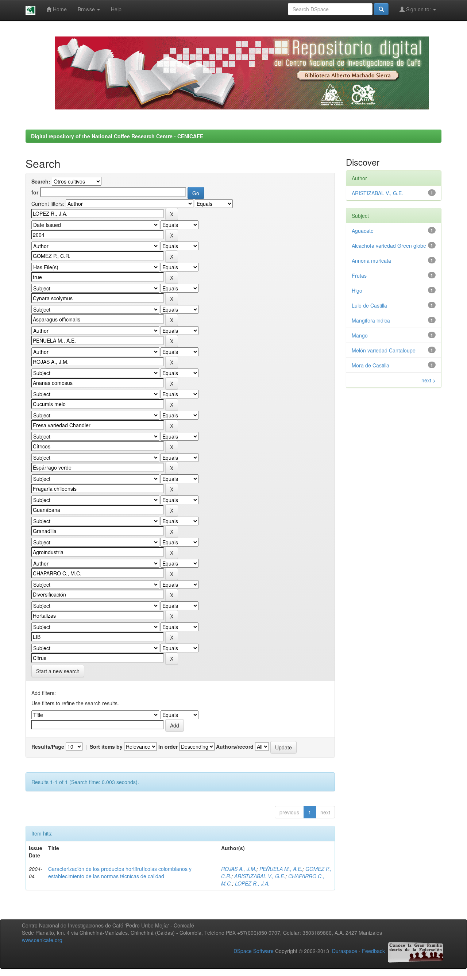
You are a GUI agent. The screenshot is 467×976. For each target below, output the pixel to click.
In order (168, 746)
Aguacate (363, 230)
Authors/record (235, 746)
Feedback (373, 951)
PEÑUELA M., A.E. (280, 868)
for (34, 192)
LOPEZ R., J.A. (252, 883)
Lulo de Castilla (369, 305)
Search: (40, 181)
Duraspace (344, 951)
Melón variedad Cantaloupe (384, 350)
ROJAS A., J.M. (238, 868)
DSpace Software (254, 951)
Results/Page (47, 746)
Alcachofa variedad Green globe (389, 245)
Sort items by (106, 746)
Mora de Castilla (370, 365)
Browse (87, 9)
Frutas (359, 275)
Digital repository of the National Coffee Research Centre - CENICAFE (117, 136)
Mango (360, 335)
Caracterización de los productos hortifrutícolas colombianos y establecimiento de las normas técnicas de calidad (120, 872)
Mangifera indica (371, 320)
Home (59, 9)
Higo (357, 290)
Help (116, 9)
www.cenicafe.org (42, 940)
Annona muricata (371, 260)
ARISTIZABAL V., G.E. (259, 876)
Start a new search (58, 671)
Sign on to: (418, 9)
